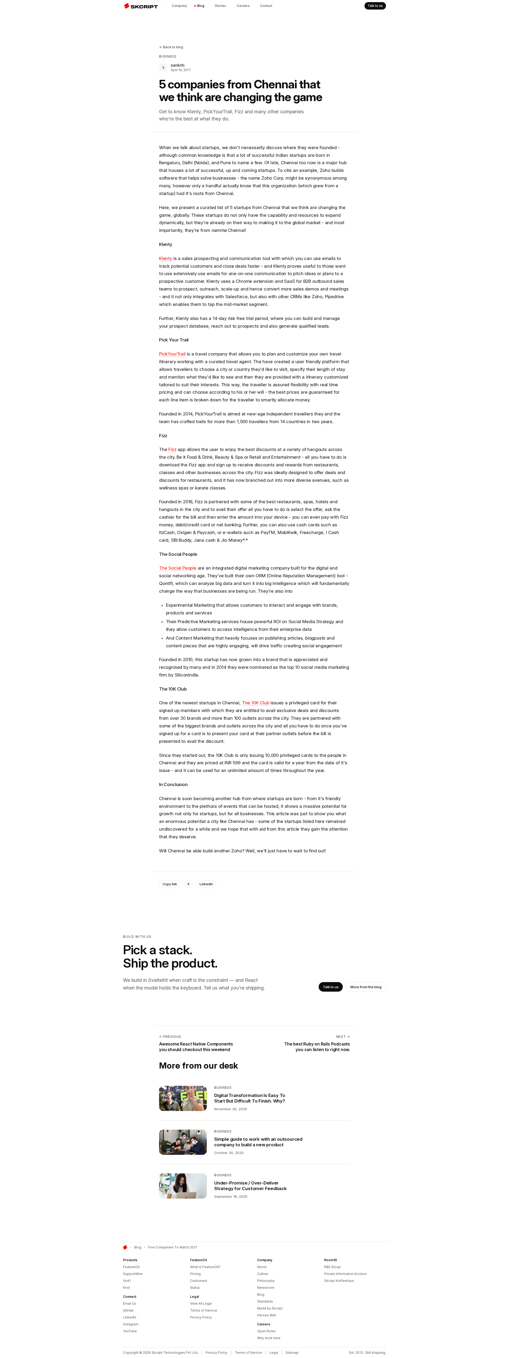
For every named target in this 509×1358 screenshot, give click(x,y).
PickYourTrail (172, 354)
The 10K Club (255, 702)
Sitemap (292, 1353)
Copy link (170, 884)
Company (179, 6)
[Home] (125, 1247)
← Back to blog (171, 47)
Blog (200, 6)
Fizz (172, 449)
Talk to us (375, 6)
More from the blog (365, 987)
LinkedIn (206, 884)
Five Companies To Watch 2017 (172, 1247)
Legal (273, 1353)
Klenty (165, 258)
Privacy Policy (216, 1353)
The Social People (177, 568)
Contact (266, 6)
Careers (243, 6)
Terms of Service (248, 1353)
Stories (220, 6)
